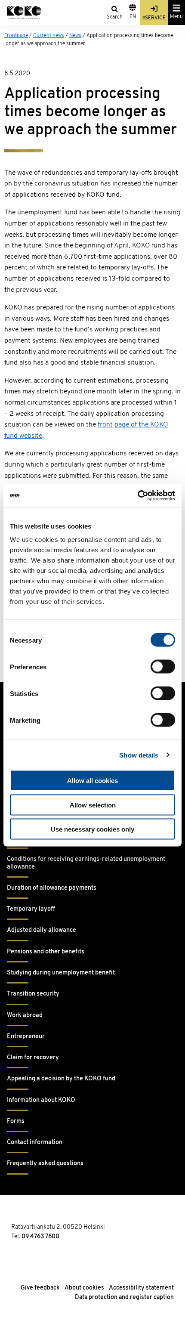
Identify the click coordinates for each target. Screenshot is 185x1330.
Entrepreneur (26, 1036)
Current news (48, 35)
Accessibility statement (141, 1288)
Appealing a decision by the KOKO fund (61, 1079)
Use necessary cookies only (92, 829)
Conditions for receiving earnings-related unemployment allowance (86, 863)
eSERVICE (154, 18)
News (75, 35)
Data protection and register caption (124, 1297)
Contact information (34, 1142)
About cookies (84, 1288)
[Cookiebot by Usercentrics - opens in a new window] (137, 495)
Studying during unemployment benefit (61, 973)
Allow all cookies (92, 780)
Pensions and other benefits (45, 952)
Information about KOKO (41, 1100)
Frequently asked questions (45, 1163)
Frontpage (16, 35)
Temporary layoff (31, 909)
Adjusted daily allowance (41, 930)
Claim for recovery (33, 1058)
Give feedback (40, 1288)
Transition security (33, 994)
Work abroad (25, 1015)
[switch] (163, 667)
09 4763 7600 (40, 1237)
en (133, 16)
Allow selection (93, 804)
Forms (16, 1121)
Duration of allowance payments (51, 888)
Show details (138, 754)
